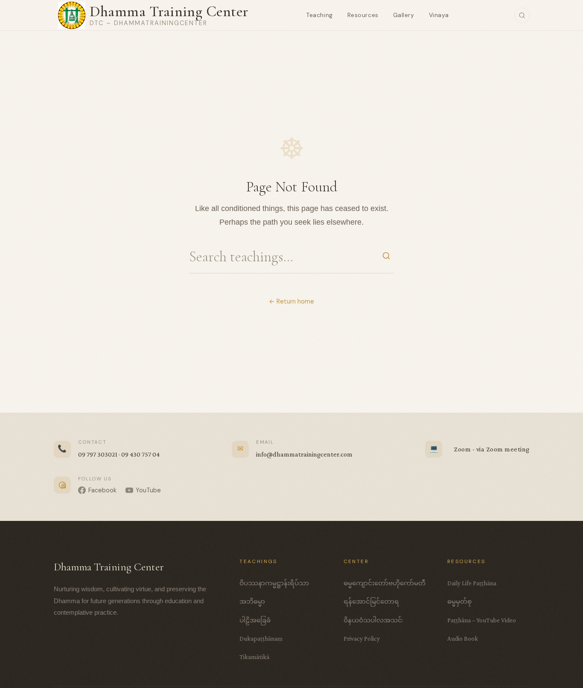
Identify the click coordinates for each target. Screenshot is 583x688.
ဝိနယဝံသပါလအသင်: (373, 620)
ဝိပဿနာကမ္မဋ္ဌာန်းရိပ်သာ (274, 583)
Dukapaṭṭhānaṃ (261, 638)
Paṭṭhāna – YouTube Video (481, 620)
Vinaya (439, 15)
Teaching (319, 15)
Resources (363, 15)
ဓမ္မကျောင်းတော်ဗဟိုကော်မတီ (385, 583)
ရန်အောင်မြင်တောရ (371, 601)
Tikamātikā (254, 656)
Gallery (403, 15)
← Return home (291, 301)
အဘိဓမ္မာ (252, 601)
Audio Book (462, 638)
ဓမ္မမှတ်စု (459, 601)
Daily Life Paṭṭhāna (471, 583)
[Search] (522, 15)
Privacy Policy (362, 638)
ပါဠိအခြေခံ (255, 620)
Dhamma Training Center (169, 11)
